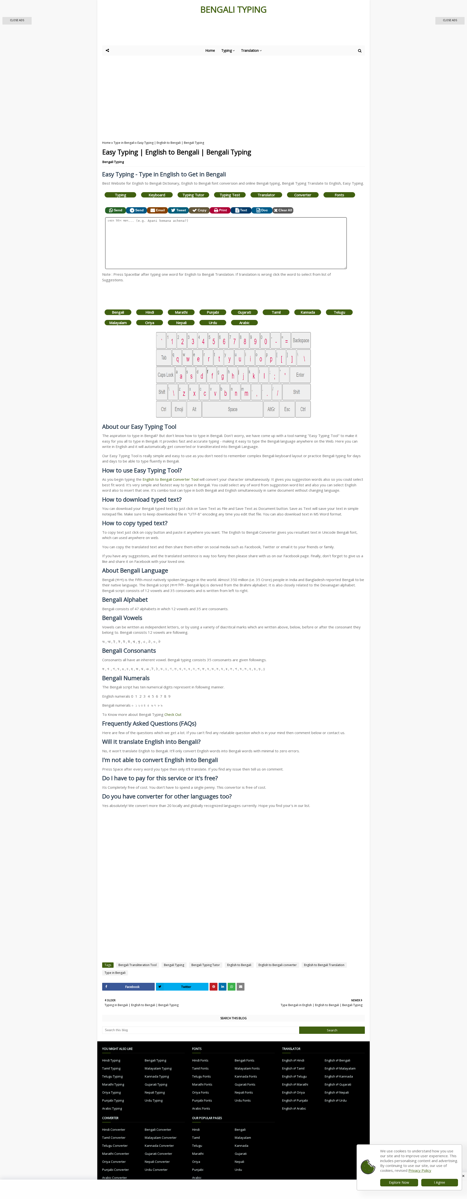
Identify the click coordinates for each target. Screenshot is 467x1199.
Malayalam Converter (161, 1137)
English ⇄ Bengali (337, 1060)
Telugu (339, 312)
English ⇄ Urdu (336, 1100)
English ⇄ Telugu (294, 1076)
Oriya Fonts (200, 1092)
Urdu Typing (153, 1100)
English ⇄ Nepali (337, 1092)
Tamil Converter (114, 1137)
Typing (120, 194)
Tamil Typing (111, 1068)
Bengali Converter (158, 1129)
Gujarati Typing (156, 1084)
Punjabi (213, 312)
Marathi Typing (113, 1084)
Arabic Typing (112, 1108)
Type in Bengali (124, 143)
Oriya (149, 322)
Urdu (213, 322)
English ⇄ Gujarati (338, 1084)
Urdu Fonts (243, 1100)
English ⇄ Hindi (293, 1060)
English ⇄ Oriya (293, 1092)
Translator (266, 194)
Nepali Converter (157, 1161)
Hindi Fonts (200, 1060)
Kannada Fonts (246, 1076)
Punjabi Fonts (202, 1100)
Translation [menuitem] (250, 50)
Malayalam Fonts (247, 1068)
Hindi (149, 312)
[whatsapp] (231, 987)
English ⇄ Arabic (294, 1108)
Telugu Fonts (201, 1076)
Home (106, 143)
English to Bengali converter (278, 965)
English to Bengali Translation (324, 965)
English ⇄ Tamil (293, 1068)
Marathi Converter (115, 1153)
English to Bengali (239, 965)
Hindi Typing (111, 1060)
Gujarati (244, 312)
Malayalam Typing (158, 1068)
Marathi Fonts (202, 1084)
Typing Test (230, 194)
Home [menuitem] (210, 50)
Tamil (276, 312)
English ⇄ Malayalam (340, 1068)
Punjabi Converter (115, 1169)
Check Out (172, 714)
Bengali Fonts (244, 1060)
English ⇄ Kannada (339, 1076)
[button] (17, 21)
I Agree (439, 1182)
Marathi (181, 312)
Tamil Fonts (200, 1068)
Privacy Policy (419, 1170)
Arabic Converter (114, 1177)
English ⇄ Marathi (295, 1084)
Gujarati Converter (158, 1153)
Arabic (244, 322)
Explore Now (399, 1182)
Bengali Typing (113, 162)
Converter (302, 194)
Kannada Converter (159, 1145)
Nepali (181, 322)
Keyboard (157, 194)
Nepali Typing (155, 1092)
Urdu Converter (156, 1169)
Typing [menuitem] (226, 50)
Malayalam (118, 322)
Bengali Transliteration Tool (137, 965)
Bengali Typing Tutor (205, 965)
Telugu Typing (112, 1076)
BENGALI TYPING (233, 9)
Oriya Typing (111, 1092)
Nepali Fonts (244, 1092)
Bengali (118, 312)
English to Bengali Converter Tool (170, 479)
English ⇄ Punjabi (295, 1100)
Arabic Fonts (201, 1108)
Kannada (308, 312)
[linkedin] (222, 987)
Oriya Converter (114, 1161)
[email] (240, 987)
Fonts (339, 194)
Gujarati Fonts (245, 1084)
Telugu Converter (115, 1145)
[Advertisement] (221, 32)
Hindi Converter (113, 1129)
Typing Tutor (193, 194)
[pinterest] (213, 987)
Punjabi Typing (113, 1100)
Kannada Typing (157, 1076)
